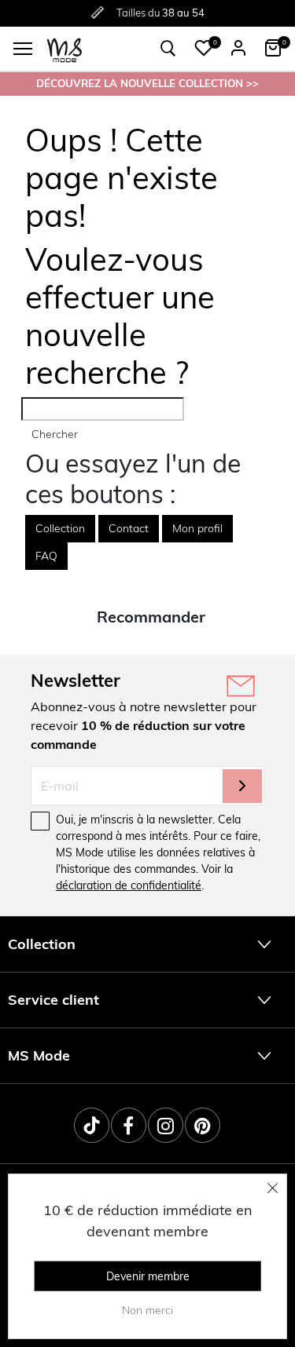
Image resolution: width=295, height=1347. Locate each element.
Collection (60, 528)
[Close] (273, 1187)
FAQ (46, 556)
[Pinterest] (202, 1125)
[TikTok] (91, 1125)
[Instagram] (165, 1125)
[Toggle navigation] (23, 49)
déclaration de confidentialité (128, 885)
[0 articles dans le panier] (273, 47)
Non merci (147, 1310)
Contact (129, 528)
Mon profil (197, 528)
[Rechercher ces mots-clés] (168, 48)
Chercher (54, 434)
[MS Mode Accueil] (64, 49)
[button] (203, 47)
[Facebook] (128, 1125)
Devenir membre (148, 1276)
